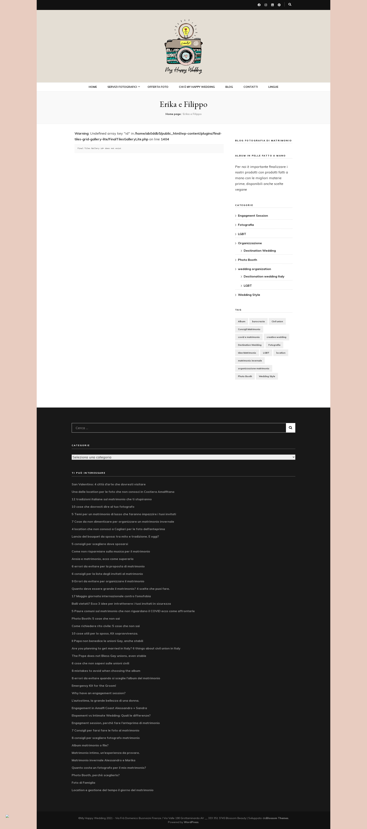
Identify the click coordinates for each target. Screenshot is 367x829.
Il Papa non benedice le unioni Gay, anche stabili (107, 641)
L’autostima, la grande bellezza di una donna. (105, 700)
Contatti (251, 87)
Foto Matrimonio (123, 97)
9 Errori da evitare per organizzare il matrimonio (108, 581)
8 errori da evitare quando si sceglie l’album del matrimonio (116, 678)
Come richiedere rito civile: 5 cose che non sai (106, 626)
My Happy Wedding (183, 70)
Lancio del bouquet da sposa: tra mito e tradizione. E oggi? (115, 536)
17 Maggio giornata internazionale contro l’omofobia (111, 596)
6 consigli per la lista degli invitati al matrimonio (107, 574)
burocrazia (258, 321)
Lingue (273, 87)
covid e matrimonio (249, 337)
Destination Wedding (260, 250)
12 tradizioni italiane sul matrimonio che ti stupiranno (112, 499)
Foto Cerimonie (122, 114)
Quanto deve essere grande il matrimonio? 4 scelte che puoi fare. (121, 589)
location (280, 352)
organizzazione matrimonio (253, 368)
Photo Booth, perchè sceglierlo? (96, 775)
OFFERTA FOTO (158, 87)
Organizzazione (250, 243)
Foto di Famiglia (83, 782)
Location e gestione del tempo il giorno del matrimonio (112, 790)
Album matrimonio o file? (90, 745)
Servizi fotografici (122, 87)
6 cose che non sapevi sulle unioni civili (100, 663)
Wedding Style (249, 295)
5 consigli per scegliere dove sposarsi (100, 544)
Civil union (277, 321)
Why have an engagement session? (99, 693)
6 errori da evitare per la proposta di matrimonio (108, 566)
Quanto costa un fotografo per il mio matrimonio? (109, 768)
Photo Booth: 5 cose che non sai (96, 618)
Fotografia (246, 225)
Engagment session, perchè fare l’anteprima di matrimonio (116, 723)
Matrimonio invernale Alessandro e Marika (103, 760)
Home (93, 87)
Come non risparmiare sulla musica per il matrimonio (111, 551)
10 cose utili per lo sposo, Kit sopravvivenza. (105, 633)
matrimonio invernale (250, 360)
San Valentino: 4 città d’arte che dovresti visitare (109, 484)
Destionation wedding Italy (264, 276)
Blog (229, 87)
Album (241, 321)
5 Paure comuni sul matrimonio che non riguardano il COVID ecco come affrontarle (133, 611)
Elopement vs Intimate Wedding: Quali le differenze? (111, 715)
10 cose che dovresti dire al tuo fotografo (103, 506)
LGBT (242, 234)
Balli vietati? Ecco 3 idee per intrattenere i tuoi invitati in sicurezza (121, 603)
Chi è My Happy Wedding (197, 87)
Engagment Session (253, 215)
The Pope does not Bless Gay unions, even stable (109, 656)
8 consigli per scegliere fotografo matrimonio (106, 738)
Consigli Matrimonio (249, 329)
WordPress (191, 822)
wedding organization (254, 269)
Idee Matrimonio (247, 352)
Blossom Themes (277, 818)
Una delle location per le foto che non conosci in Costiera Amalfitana (123, 492)
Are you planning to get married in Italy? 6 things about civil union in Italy (126, 648)
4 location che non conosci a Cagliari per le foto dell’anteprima (118, 529)
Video (116, 122)
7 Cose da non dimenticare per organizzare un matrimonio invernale (123, 521)
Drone (116, 139)
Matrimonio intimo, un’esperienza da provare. (106, 753)
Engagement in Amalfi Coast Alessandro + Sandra (109, 708)
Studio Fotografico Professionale (125, 150)
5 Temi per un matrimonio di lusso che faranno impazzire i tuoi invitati (124, 514)
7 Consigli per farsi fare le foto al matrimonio (105, 730)
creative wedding (276, 337)
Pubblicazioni (121, 170)
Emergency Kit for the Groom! (94, 685)
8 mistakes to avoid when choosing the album (106, 671)
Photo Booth (121, 130)
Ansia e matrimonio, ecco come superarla (102, 559)
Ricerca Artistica (123, 161)
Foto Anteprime (122, 105)
